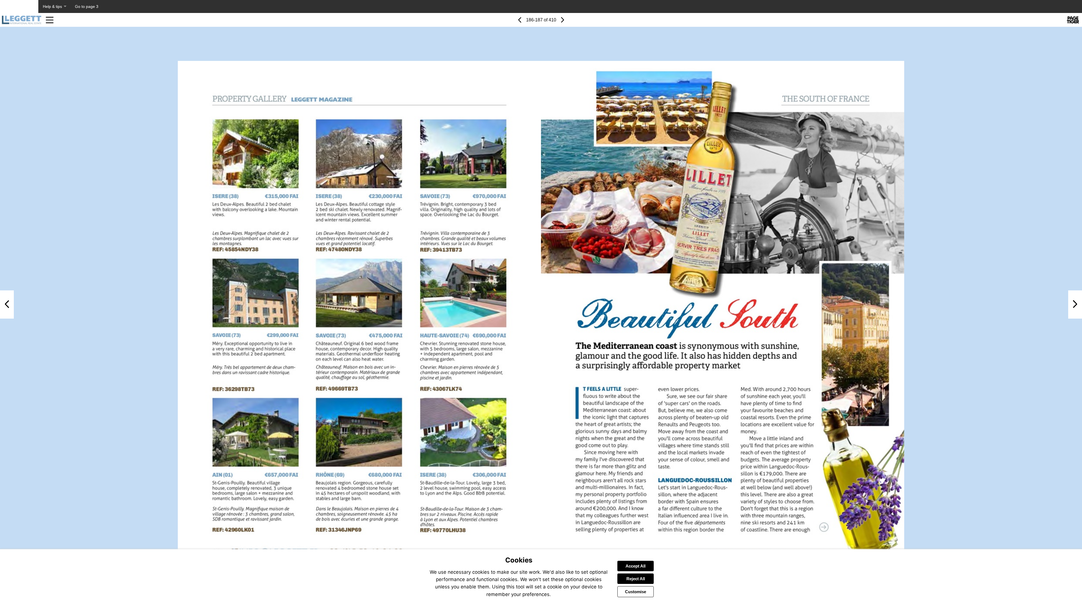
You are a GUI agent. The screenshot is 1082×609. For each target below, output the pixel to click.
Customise (635, 591)
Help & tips (52, 6)
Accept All (636, 566)
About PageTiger (19, 6)
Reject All (635, 578)
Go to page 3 (86, 6)
